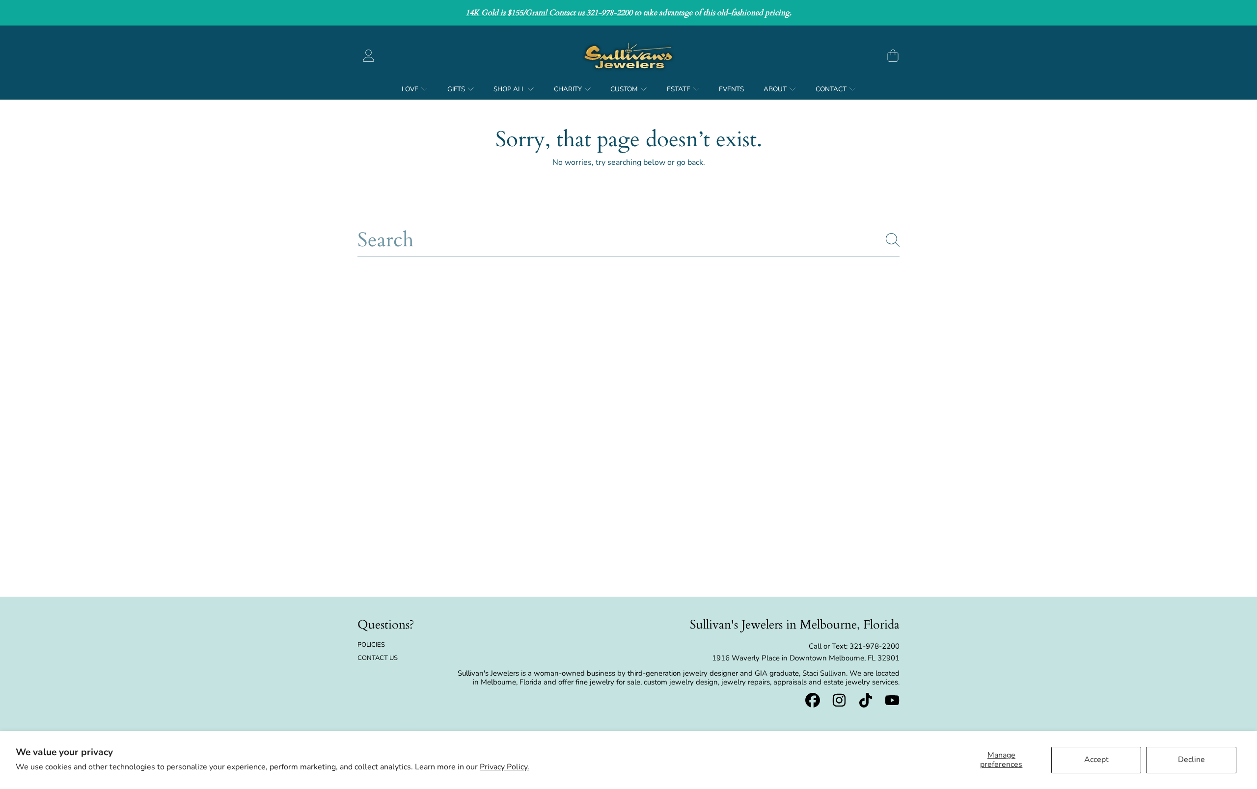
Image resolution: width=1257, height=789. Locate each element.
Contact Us (377, 658)
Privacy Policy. (504, 767)
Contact (832, 89)
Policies (371, 644)
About (776, 89)
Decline (1191, 759)
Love (411, 89)
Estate (679, 89)
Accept (1096, 759)
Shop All (509, 89)
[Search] (892, 240)
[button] (892, 55)
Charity (568, 89)
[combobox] (628, 240)
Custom (624, 89)
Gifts (456, 89)
